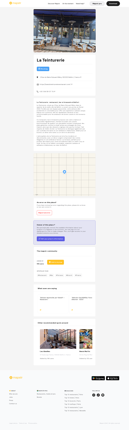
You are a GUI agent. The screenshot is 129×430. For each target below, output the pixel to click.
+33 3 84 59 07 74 (46, 92)
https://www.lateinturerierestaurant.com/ (55, 84)
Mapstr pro (97, 4)
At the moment (67, 4)
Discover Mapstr (54, 4)
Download (113, 4)
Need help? (80, 4)
